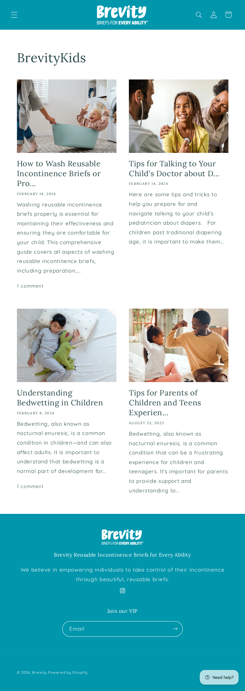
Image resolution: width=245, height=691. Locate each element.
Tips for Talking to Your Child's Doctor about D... (174, 168)
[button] (14, 14)
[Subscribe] (175, 629)
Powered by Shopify (67, 672)
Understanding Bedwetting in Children (60, 398)
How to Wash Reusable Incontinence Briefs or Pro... (59, 173)
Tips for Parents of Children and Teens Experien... (165, 402)
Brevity (39, 672)
